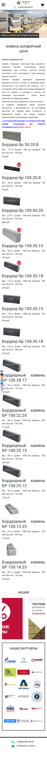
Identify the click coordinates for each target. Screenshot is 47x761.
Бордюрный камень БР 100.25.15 (23, 448)
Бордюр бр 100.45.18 (22, 341)
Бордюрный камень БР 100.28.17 (23, 378)
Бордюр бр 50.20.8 (20, 144)
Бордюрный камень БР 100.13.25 (23, 524)
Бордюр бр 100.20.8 (21, 177)
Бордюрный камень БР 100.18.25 (23, 565)
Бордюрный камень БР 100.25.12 (23, 483)
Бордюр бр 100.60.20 (22, 210)
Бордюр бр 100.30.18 (22, 275)
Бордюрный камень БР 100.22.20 (23, 413)
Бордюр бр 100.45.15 (22, 308)
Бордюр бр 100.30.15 (22, 245)
